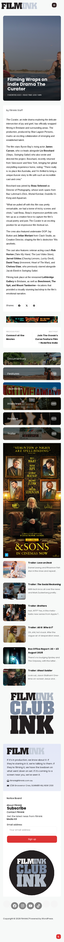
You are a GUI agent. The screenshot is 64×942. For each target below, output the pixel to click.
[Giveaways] (32, 388)
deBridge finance (12, 929)
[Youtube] (30, 905)
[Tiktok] (38, 905)
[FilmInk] (32, 751)
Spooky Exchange (45, 925)
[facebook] (19, 306)
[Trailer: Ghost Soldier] (14, 677)
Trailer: (40, 562)
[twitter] (27, 306)
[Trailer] (32, 433)
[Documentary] (32, 358)
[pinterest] (34, 306)
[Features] (32, 373)
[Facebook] (14, 905)
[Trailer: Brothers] (14, 612)
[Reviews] (32, 418)
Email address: (14, 824)
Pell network (28, 925)
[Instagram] (22, 905)
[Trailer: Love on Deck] (14, 569)
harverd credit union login (36, 929)
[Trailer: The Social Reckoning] (14, 591)
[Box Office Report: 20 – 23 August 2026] (14, 655)
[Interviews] (32, 403)
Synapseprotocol (12, 925)
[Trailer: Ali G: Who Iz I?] (14, 634)
